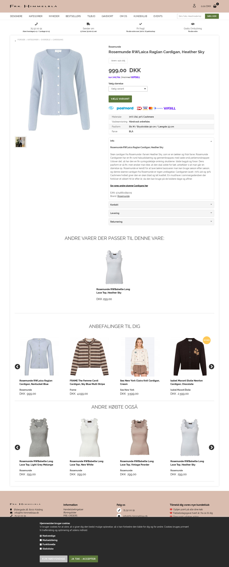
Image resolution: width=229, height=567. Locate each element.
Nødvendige (49, 536)
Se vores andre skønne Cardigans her (129, 185)
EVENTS (158, 16)
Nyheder (54, 16)
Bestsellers (73, 16)
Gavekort (107, 16)
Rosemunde (123, 196)
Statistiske (48, 549)
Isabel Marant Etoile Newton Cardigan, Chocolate (186, 382)
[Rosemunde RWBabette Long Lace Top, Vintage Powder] (140, 437)
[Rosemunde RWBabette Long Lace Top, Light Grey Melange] (39, 437)
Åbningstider (69, 512)
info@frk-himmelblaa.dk (26, 512)
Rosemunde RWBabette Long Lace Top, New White (86, 463)
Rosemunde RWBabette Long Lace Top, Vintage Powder (137, 463)
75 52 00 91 (20, 516)
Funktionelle (49, 544)
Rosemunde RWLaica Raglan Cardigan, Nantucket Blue (35, 382)
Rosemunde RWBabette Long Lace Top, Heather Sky (187, 463)
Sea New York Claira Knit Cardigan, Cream (140, 382)
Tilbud (91, 16)
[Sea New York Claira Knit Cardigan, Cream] (140, 357)
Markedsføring (50, 540)
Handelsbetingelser (73, 509)
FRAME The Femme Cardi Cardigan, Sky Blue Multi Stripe (87, 382)
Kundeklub (140, 16)
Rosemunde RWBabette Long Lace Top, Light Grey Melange (36, 463)
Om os (123, 16)
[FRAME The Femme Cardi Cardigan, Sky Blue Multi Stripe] (89, 357)
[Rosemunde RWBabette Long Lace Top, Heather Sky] (190, 437)
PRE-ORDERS (70, 515)
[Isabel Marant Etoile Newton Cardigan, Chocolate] (190, 357)
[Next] (211, 366)
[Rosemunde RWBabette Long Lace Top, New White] (89, 437)
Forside (21, 40)
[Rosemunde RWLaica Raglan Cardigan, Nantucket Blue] (39, 357)
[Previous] (17, 366)
